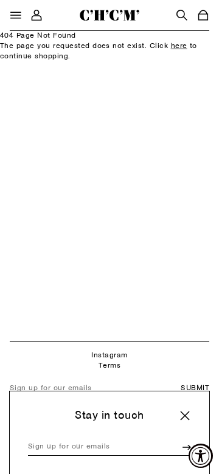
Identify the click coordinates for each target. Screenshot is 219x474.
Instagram (109, 355)
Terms (109, 365)
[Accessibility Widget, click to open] (201, 456)
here (179, 46)
